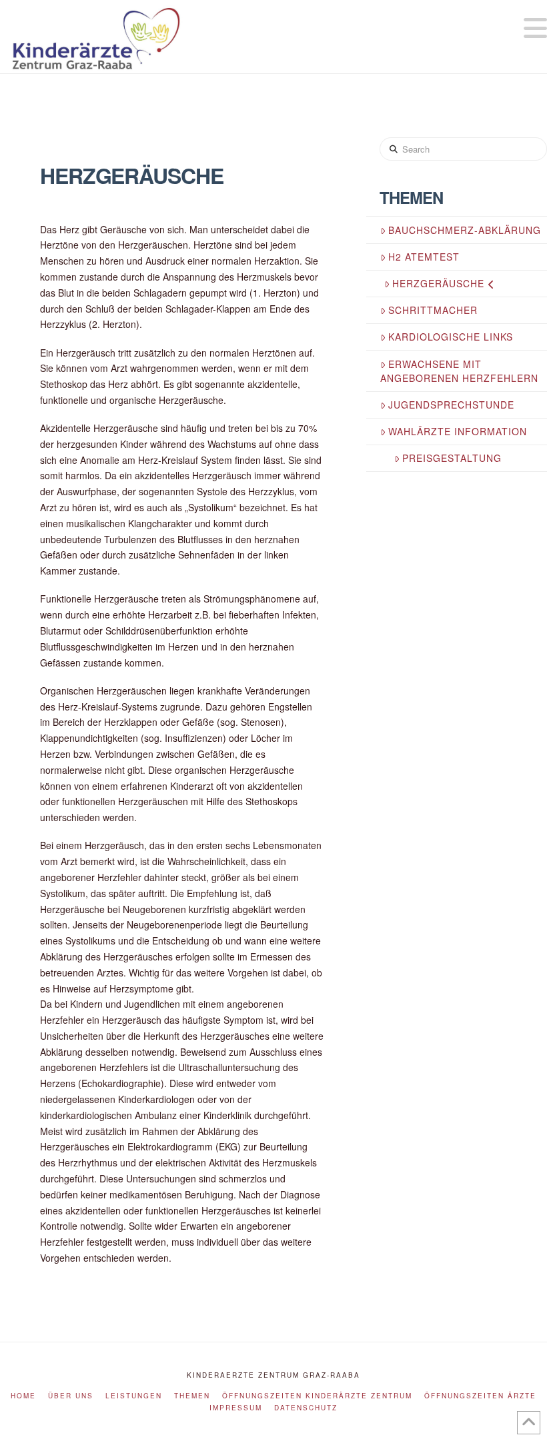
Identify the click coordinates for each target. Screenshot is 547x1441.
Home (23, 1396)
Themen (192, 1396)
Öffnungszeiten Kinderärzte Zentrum (317, 1396)
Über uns (70, 1396)
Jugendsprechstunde (451, 404)
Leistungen (133, 1396)
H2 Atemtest (424, 256)
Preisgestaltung (452, 458)
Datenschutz (306, 1408)
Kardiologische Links (450, 336)
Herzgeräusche (438, 283)
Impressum (235, 1408)
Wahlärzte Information (457, 431)
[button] (535, 27)
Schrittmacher (433, 310)
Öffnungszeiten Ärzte (480, 1396)
